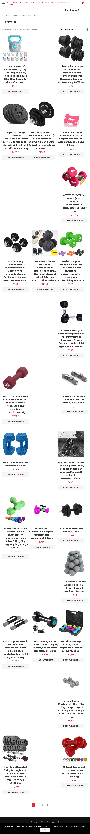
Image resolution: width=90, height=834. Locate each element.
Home (4, 15)
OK (45, 830)
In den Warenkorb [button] (15, 91)
